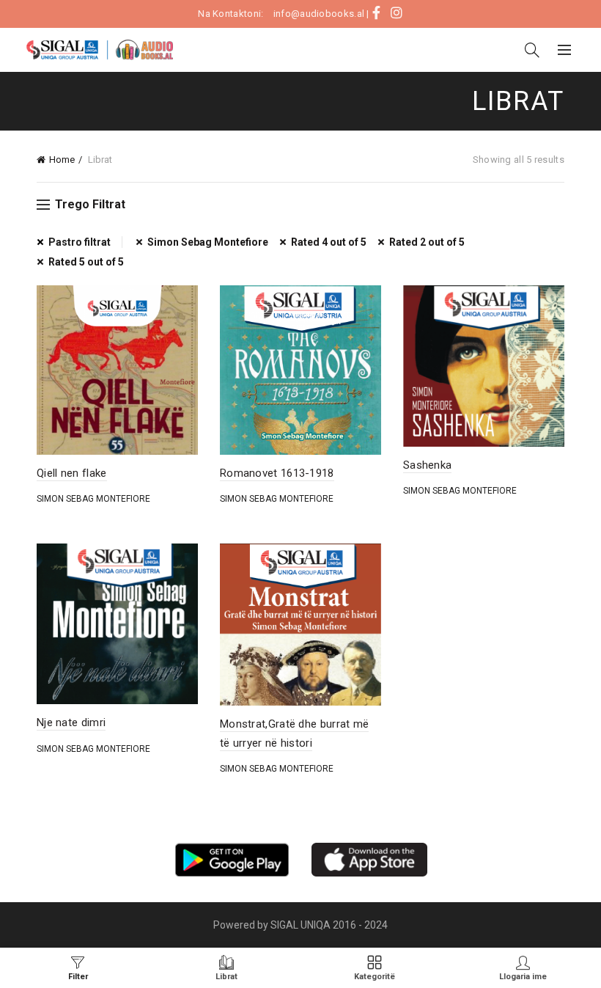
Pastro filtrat (79, 242)
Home (62, 159)
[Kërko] (532, 50)
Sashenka (427, 465)
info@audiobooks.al (318, 13)
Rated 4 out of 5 (328, 242)
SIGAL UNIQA (301, 925)
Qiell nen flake (72, 473)
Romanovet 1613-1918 (277, 473)
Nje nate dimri (71, 722)
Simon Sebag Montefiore (207, 242)
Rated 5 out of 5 (86, 262)
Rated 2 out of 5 (427, 242)
